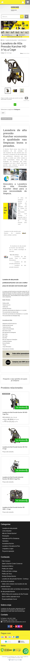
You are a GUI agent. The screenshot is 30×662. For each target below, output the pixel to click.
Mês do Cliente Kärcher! (9, 533)
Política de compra (7, 568)
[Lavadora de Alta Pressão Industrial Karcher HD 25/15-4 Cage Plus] (15, 470)
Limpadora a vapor (7, 548)
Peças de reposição (8, 551)
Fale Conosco (6, 561)
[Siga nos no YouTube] (16, 626)
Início (3, 40)
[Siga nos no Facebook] (9, 626)
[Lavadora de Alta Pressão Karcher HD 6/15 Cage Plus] (15, 408)
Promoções (5, 536)
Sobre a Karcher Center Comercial (12, 563)
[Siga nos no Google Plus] (11, 626)
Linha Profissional (22, 40)
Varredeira (5, 541)
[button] (26, 98)
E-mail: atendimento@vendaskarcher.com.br (14, 621)
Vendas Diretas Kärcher (9, 576)
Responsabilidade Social (9, 599)
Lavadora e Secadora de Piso (11, 546)
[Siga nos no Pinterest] (21, 626)
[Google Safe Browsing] (17, 650)
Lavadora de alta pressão (11, 40)
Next (27, 24)
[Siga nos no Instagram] (19, 626)
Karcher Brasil (26, 53)
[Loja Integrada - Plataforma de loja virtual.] (15, 659)
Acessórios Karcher (8, 543)
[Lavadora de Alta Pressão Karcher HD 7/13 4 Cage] (15, 440)
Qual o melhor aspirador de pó (11, 596)
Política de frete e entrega (9, 571)
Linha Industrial (6, 531)
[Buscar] (22, 16)
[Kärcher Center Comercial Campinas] (15, 8)
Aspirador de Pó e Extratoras (10, 538)
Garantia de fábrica (7, 566)
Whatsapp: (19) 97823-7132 (9, 620)
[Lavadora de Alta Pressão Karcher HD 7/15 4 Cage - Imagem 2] (15, 91)
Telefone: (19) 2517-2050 (9, 618)
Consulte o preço (6, 118)
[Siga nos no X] (13, 626)
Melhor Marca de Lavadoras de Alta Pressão (15, 594)
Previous (3, 25)
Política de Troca (7, 573)
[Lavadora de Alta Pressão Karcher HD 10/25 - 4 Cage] (15, 501)
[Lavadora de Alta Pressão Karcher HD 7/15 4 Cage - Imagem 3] (22, 91)
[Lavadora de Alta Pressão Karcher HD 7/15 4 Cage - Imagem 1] (8, 91)
